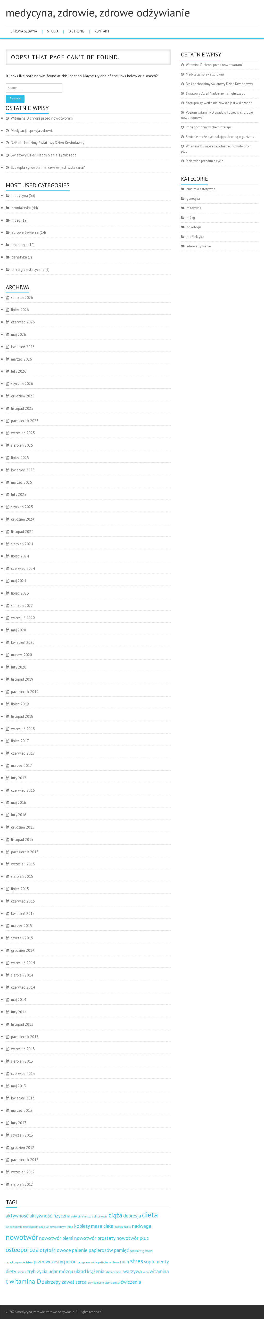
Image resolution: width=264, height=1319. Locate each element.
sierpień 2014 (22, 975)
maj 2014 (18, 999)
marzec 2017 (21, 765)
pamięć (121, 1250)
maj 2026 (18, 334)
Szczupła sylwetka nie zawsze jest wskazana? (48, 167)
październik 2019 (24, 691)
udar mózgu (60, 1271)
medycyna (20, 195)
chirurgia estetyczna (28, 269)
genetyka (19, 257)
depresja (132, 1216)
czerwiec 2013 (23, 1073)
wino (145, 1272)
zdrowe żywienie (25, 232)
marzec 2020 (21, 654)
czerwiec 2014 (23, 987)
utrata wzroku (113, 1272)
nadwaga (141, 1226)
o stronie (77, 31)
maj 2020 (18, 630)
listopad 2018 (22, 716)
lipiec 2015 (20, 888)
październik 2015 (24, 851)
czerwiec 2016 (23, 790)
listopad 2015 (22, 839)
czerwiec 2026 (23, 322)
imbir (70, 1227)
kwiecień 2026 (23, 346)
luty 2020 (18, 667)
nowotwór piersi (56, 1238)
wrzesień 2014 (23, 962)
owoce (64, 1250)
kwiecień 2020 (23, 642)
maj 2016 (18, 802)
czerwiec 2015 (23, 901)
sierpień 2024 (22, 543)
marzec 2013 (21, 1110)
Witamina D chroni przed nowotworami (42, 118)
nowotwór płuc (133, 1238)
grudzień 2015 (22, 827)
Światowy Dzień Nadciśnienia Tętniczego (44, 155)
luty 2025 (18, 494)
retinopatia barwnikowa (105, 1262)
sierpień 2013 (22, 1061)
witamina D (25, 1281)
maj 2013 (18, 1085)
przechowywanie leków (19, 1262)
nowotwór (22, 1237)
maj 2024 (18, 580)
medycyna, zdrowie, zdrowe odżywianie (98, 12)
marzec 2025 (21, 482)
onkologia (19, 244)
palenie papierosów (92, 1250)
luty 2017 (18, 777)
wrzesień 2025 (23, 432)
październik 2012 (24, 1159)
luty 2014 (18, 1011)
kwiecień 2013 (23, 1098)
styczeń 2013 (22, 1135)
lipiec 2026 (20, 309)
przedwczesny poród (55, 1261)
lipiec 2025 (20, 457)
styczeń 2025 (22, 506)
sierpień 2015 (22, 876)
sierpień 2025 (22, 445)
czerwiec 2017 (23, 753)
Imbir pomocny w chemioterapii (209, 127)
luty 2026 (18, 371)
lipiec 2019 (20, 704)
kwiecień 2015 (23, 913)
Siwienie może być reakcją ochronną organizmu (220, 137)
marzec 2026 (21, 359)
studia (53, 31)
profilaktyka (21, 207)
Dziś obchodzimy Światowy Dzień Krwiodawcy (47, 142)
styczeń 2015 (22, 938)
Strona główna (24, 31)
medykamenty (122, 1227)
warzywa (132, 1271)
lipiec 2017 (20, 740)
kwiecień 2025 (23, 470)
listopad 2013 (22, 1024)
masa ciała (102, 1226)
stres (136, 1261)
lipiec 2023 (20, 593)
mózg (16, 220)
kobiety (82, 1226)
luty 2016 (18, 814)
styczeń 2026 (22, 383)
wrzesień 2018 (23, 728)
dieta (150, 1215)
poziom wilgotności (141, 1251)
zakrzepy (51, 1282)
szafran (21, 1272)
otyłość (48, 1250)
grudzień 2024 (22, 519)
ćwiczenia (131, 1282)
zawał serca (74, 1282)
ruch (124, 1261)
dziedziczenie (14, 1227)
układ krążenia (89, 1271)
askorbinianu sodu (82, 1216)
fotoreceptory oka (33, 1227)
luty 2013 (18, 1122)
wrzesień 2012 (23, 1172)
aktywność (17, 1216)
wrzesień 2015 (23, 864)
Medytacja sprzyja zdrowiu (32, 130)
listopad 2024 (22, 531)
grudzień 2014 (22, 950)
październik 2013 (24, 1036)
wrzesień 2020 (23, 617)
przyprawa (84, 1262)
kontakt (102, 31)
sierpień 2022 (22, 605)
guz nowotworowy (55, 1227)
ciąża (115, 1215)
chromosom (101, 1216)
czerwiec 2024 (23, 568)
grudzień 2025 (22, 396)
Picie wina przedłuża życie (204, 161)
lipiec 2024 (20, 556)
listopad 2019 (22, 679)
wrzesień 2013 (23, 1048)
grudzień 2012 (22, 1147)
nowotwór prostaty (95, 1238)
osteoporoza (22, 1250)
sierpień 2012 (22, 1184)
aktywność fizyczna (49, 1216)
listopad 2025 (22, 408)
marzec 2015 (21, 925)
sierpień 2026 (22, 297)
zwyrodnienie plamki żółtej (104, 1282)
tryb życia (37, 1271)
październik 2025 (24, 420)
